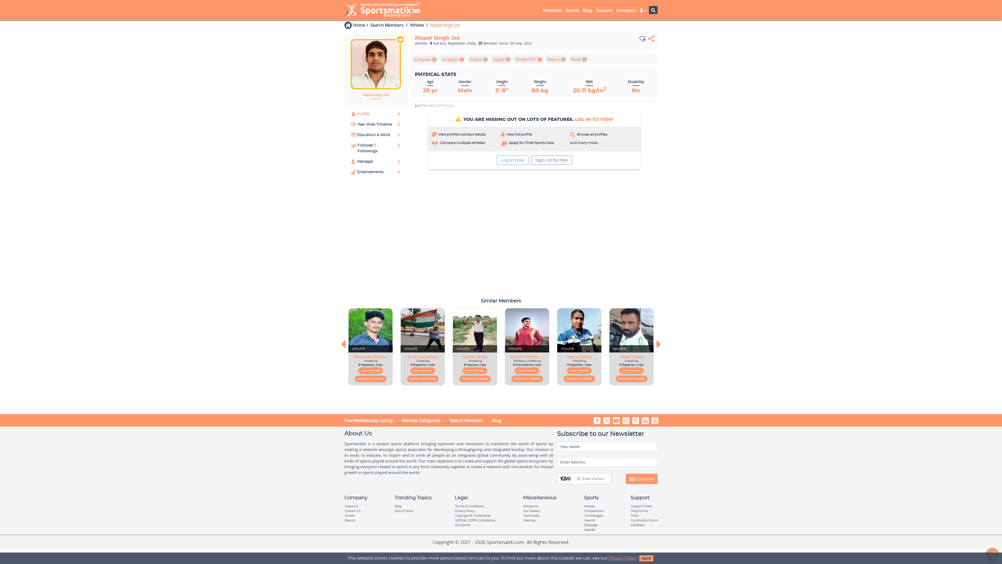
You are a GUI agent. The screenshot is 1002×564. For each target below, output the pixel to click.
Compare (422, 59)
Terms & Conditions (469, 506)
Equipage (591, 525)
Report (553, 59)
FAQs (635, 515)
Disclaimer (463, 525)
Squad (498, 59)
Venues (589, 506)
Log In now (512, 160)
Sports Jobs (531, 515)
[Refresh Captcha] (578, 478)
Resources (531, 506)
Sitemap (529, 520)
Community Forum (644, 520)
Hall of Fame (404, 511)
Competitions (594, 511)
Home (359, 25)
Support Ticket (641, 506)
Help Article (639, 511)
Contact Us (353, 511)
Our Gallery (531, 511)
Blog (496, 420)
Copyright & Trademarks (473, 515)
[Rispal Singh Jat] (376, 64)
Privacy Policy (623, 558)
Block (576, 59)
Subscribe (644, 479)
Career (350, 515)
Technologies (594, 515)
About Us (351, 506)
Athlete (417, 25)
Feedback (638, 525)
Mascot (350, 520)
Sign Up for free (551, 160)
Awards (589, 520)
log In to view (594, 119)
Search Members (387, 25)
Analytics (450, 59)
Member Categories (421, 420)
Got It (646, 558)
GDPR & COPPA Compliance (475, 520)
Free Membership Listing (368, 420)
